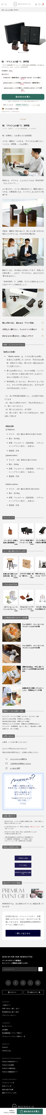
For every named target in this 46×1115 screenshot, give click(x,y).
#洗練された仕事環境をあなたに (30, 724)
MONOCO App (6, 1051)
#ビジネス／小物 (34, 716)
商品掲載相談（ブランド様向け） (12, 1033)
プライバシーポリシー (9, 1015)
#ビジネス (25, 716)
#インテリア (5, 716)
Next (43, 37)
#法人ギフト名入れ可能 (9, 719)
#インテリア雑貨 (15, 716)
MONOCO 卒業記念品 (8, 1068)
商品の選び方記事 (7, 1089)
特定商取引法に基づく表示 (10, 1012)
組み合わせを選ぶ (23, 97)
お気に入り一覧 (35, 992)
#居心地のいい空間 (35, 726)
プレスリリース (7, 1083)
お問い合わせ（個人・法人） (11, 1008)
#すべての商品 (14, 729)
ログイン (13, 992)
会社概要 (5, 1030)
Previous (3, 37)
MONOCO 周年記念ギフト (10, 1062)
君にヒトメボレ (35, 826)
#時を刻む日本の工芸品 (9, 721)
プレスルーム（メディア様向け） (12, 1036)
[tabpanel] (23, 35)
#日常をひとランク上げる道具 (11, 724)
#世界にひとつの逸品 (23, 721)
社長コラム (5, 1086)
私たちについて (7, 1026)
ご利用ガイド (6, 1005)
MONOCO (5, 1047)
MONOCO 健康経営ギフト (10, 1072)
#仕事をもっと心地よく (24, 719)
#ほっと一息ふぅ (24, 726)
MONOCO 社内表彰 (8, 1065)
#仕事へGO (5, 729)
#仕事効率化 (14, 726)
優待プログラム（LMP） (9, 1093)
